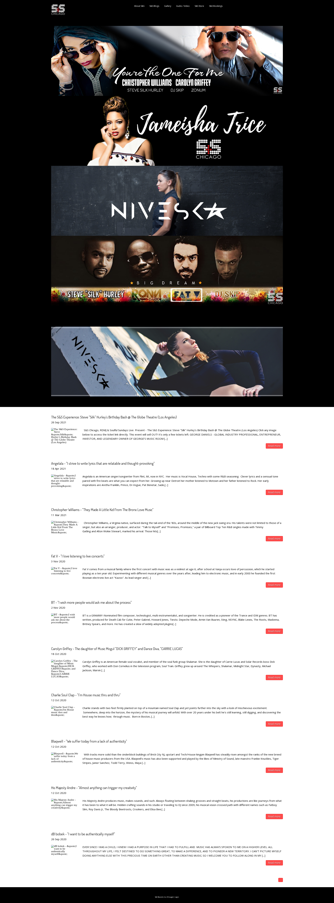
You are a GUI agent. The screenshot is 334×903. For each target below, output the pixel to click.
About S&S (139, 6)
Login (177, 897)
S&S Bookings (215, 6)
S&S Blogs (154, 6)
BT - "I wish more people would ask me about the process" (91, 602)
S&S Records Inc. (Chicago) (164, 897)
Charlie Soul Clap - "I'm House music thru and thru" (86, 694)
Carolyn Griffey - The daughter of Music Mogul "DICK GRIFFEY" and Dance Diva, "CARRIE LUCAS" (117, 648)
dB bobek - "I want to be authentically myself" (83, 833)
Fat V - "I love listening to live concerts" (78, 556)
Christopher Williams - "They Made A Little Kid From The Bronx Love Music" (102, 509)
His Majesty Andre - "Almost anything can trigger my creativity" (94, 787)
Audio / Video (183, 6)
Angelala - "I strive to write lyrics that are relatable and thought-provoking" (103, 463)
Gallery (167, 6)
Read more (274, 445)
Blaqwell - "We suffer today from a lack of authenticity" (89, 741)
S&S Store (199, 6)
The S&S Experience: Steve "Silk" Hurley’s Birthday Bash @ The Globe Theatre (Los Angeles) (114, 417)
